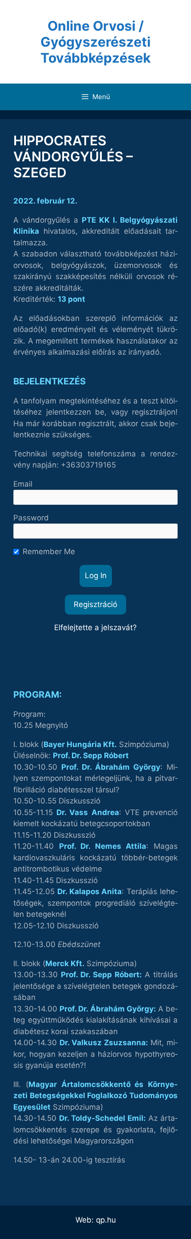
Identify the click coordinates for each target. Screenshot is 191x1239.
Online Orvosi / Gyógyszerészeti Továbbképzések (95, 42)
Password (31, 517)
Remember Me (49, 551)
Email (22, 484)
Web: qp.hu (96, 1219)
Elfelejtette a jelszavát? (95, 627)
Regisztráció (95, 604)
